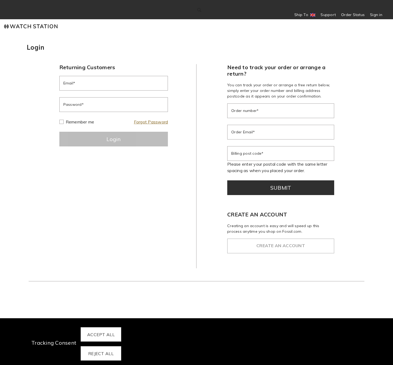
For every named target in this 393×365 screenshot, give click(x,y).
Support (328, 14)
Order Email (242, 132)
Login (113, 139)
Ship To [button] (303, 15)
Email (68, 83)
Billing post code (246, 153)
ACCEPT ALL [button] (101, 334)
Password (72, 104)
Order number (244, 110)
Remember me (80, 122)
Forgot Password (151, 122)
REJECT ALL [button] (101, 353)
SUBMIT (280, 187)
